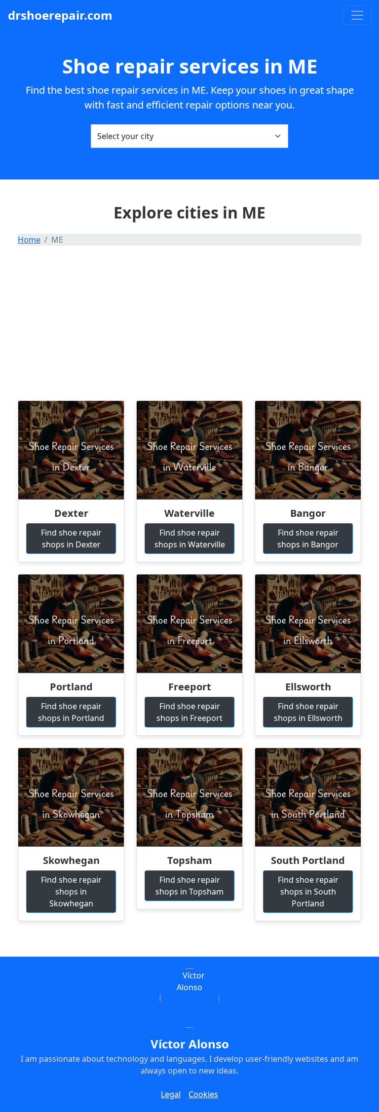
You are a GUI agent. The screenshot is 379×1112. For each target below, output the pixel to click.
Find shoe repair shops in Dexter (71, 538)
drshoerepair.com (60, 15)
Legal (171, 1094)
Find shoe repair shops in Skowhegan (71, 891)
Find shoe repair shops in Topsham (189, 885)
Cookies (203, 1094)
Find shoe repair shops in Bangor (308, 538)
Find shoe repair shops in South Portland (308, 891)
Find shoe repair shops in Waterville (189, 538)
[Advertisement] (189, 326)
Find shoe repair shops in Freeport (189, 712)
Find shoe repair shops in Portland (71, 712)
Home (29, 239)
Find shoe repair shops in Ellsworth (308, 712)
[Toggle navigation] (357, 15)
